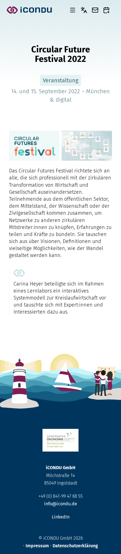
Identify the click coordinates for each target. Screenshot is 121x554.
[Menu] (72, 10)
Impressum (37, 545)
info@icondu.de (60, 503)
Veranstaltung (60, 80)
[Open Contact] (95, 10)
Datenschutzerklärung (75, 545)
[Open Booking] (106, 10)
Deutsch (83, 10)
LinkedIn (61, 517)
